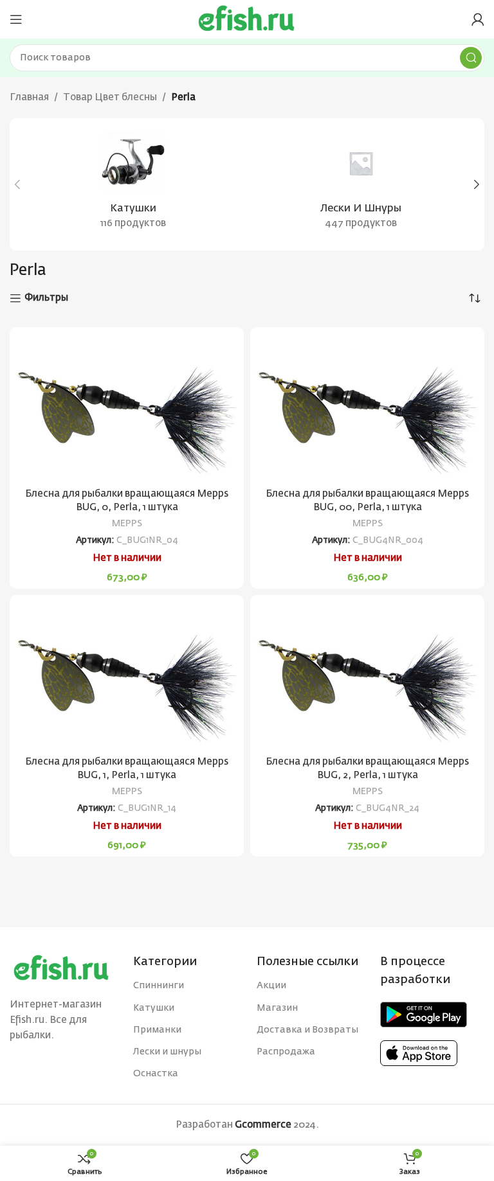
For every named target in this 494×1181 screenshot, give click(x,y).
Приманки (157, 1030)
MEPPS (127, 523)
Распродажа (286, 1051)
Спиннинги (158, 985)
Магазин (277, 1008)
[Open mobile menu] (16, 19)
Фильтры (46, 298)
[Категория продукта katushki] (133, 184)
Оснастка (155, 1073)
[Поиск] (471, 58)
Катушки (153, 1008)
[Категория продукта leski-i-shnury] (360, 184)
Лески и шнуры (167, 1051)
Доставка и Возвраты (307, 1030)
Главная (29, 97)
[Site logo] (247, 19)
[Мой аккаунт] (478, 19)
